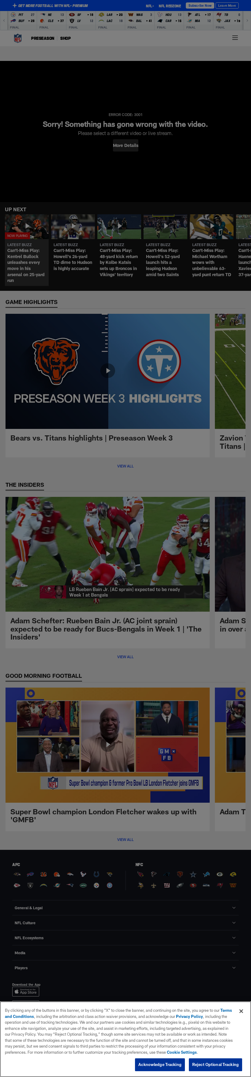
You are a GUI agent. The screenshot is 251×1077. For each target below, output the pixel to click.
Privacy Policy (189, 1016)
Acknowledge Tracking (160, 1064)
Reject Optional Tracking (215, 1064)
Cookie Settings (182, 1052)
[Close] (241, 1011)
